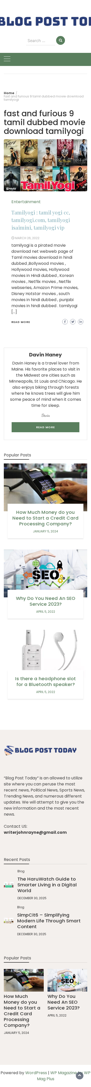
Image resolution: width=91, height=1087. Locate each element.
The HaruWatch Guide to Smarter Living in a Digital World (47, 885)
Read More (20, 322)
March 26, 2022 (27, 238)
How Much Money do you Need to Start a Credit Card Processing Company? (45, 518)
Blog (21, 871)
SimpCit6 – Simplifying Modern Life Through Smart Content (49, 921)
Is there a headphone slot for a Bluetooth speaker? (45, 681)
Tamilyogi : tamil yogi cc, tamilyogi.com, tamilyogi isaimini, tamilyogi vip (40, 220)
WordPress (36, 1073)
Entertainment (26, 202)
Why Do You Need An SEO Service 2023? (45, 601)
